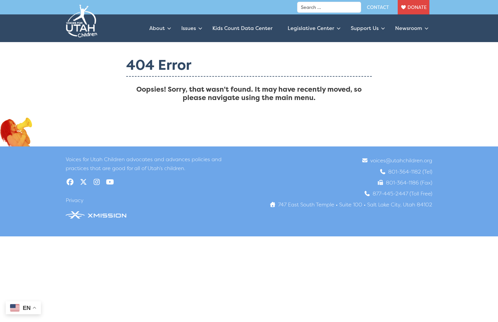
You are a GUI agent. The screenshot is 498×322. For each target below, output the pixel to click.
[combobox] (329, 7)
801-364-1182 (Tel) (410, 171)
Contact (378, 7)
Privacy (75, 200)
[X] (83, 182)
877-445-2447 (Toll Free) (402, 193)
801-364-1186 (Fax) (409, 182)
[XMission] (96, 214)
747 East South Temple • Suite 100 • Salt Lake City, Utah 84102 (355, 204)
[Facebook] (70, 182)
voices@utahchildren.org (401, 160)
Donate (417, 7)
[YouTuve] (109, 182)
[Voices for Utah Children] (81, 28)
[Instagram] (96, 182)
